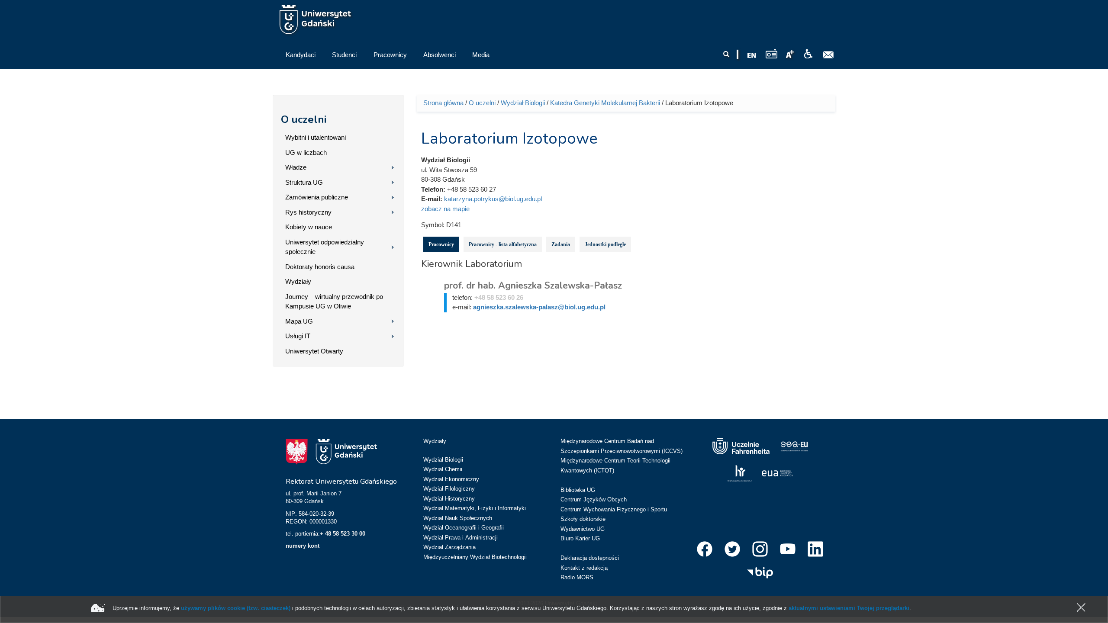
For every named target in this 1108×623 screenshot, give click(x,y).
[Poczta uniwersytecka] (828, 55)
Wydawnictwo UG (582, 529)
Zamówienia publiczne (316, 197)
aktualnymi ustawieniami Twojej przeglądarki (849, 608)
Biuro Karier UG (580, 538)
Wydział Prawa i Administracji (460, 537)
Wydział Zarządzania (449, 547)
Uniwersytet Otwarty (314, 351)
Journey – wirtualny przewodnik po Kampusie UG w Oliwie (334, 301)
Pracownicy (441, 244)
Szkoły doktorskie (583, 519)
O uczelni (303, 119)
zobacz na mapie (445, 208)
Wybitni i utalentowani (315, 137)
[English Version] (752, 55)
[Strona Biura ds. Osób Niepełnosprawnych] (808, 54)
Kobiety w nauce (308, 227)
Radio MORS (576, 577)
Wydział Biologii (523, 102)
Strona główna (443, 102)
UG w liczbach (306, 152)
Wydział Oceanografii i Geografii (463, 527)
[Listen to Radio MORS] (771, 53)
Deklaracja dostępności (589, 558)
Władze (295, 167)
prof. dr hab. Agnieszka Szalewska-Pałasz (533, 285)
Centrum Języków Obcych (593, 499)
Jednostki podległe (605, 244)
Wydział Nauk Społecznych (457, 518)
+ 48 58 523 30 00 (342, 533)
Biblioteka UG (577, 490)
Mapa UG (299, 321)
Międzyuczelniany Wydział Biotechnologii (475, 557)
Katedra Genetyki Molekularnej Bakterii (605, 102)
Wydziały (298, 281)
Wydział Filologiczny (449, 488)
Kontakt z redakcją (584, 568)
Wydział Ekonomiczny (451, 479)
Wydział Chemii (442, 469)
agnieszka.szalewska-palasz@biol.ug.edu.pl (539, 307)
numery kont (302, 546)
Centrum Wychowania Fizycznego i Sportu (613, 509)
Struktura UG (304, 182)
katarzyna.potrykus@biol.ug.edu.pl (493, 198)
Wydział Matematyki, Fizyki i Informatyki (474, 508)
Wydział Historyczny (449, 498)
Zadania (560, 244)
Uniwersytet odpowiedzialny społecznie (324, 247)
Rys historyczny (308, 212)
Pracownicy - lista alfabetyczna (503, 244)
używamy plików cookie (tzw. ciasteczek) (235, 608)
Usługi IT (297, 336)
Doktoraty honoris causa (319, 266)
